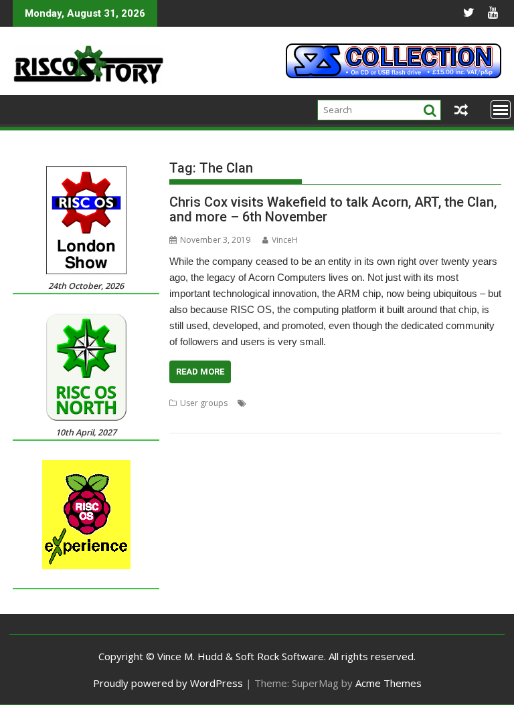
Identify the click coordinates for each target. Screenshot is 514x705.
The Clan (247, 419)
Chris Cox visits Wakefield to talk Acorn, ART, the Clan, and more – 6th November (333, 209)
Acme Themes (388, 683)
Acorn (261, 403)
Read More (200, 372)
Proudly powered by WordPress (168, 683)
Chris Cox (207, 419)
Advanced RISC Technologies (431, 403)
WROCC (326, 419)
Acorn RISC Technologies (324, 403)
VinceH (285, 239)
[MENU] (501, 109)
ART (176, 419)
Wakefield (288, 419)
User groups (204, 403)
